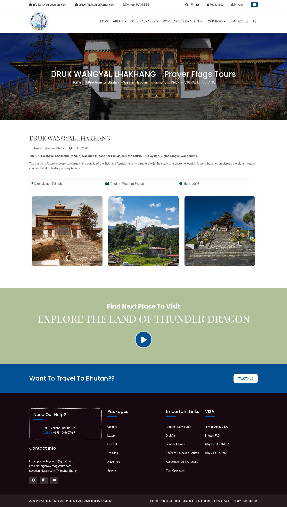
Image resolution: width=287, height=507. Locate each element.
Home (76, 82)
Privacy (238, 4)
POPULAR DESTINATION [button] (181, 21)
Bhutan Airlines (175, 444)
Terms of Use (220, 500)
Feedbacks (216, 4)
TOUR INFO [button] (214, 21)
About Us (166, 500)
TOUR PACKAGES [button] (143, 21)
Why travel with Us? (217, 444)
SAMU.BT (107, 500)
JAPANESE (142, 4)
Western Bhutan (135, 82)
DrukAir (170, 435)
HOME (104, 21)
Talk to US (245, 378)
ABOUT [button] (118, 21)
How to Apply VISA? (217, 426)
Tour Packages (184, 500)
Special (111, 470)
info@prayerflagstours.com (50, 4)
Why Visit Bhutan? (216, 453)
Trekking (112, 453)
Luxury (111, 435)
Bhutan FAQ (212, 435)
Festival (112, 444)
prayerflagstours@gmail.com (97, 4)
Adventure (113, 461)
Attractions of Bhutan (102, 82)
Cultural (112, 426)
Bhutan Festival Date (178, 426)
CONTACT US (239, 21)
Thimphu (160, 82)
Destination (203, 500)
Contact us (250, 500)
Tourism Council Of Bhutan (182, 453)
